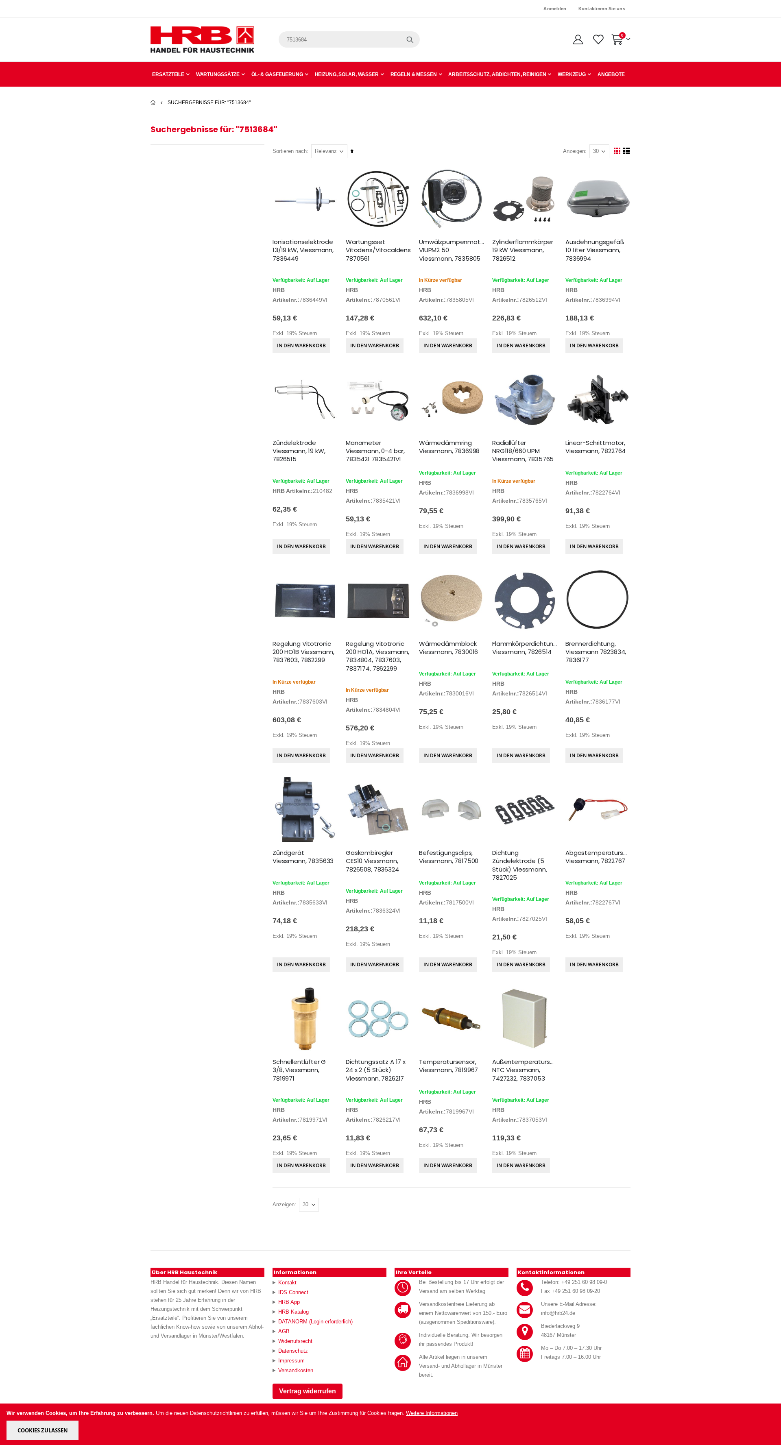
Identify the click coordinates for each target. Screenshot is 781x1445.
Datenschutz (293, 1351)
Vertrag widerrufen (307, 1391)
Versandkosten (295, 1370)
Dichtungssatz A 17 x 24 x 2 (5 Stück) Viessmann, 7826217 (376, 1070)
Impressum (291, 1361)
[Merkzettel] (598, 39)
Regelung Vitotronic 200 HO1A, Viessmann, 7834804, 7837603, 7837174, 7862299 (377, 656)
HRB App (289, 1302)
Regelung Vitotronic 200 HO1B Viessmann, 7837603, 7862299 (303, 652)
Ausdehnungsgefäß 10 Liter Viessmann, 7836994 (594, 250)
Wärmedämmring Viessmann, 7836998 (449, 447)
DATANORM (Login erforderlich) (315, 1322)
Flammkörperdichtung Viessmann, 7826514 (524, 648)
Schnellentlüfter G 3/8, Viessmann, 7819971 (299, 1070)
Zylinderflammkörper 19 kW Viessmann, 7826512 (522, 250)
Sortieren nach (290, 151)
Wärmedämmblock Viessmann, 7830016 (448, 648)
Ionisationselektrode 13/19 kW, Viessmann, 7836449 (303, 250)
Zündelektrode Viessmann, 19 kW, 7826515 (299, 451)
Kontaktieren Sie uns (602, 8)
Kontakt (287, 1282)
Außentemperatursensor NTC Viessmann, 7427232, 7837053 (524, 1070)
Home (153, 102)
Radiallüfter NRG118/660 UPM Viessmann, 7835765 (523, 451)
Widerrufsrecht (295, 1341)
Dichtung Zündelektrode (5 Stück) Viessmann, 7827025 (519, 865)
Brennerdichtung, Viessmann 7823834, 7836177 (595, 652)
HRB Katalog (293, 1312)
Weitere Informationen (432, 1413)
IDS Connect (293, 1292)
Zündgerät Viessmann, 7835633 (303, 857)
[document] (391, 1424)
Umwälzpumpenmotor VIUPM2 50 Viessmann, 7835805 (451, 250)
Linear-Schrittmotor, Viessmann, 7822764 (595, 447)
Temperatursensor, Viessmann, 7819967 (448, 1066)
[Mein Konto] (578, 39)
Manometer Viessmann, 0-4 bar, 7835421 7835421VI (375, 451)
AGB (284, 1331)
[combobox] (349, 39)
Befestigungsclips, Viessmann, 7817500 (448, 857)
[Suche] (410, 39)
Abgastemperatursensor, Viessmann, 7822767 (597, 857)
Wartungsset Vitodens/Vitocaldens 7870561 (378, 250)
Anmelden (554, 8)
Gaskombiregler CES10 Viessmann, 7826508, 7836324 (372, 861)
